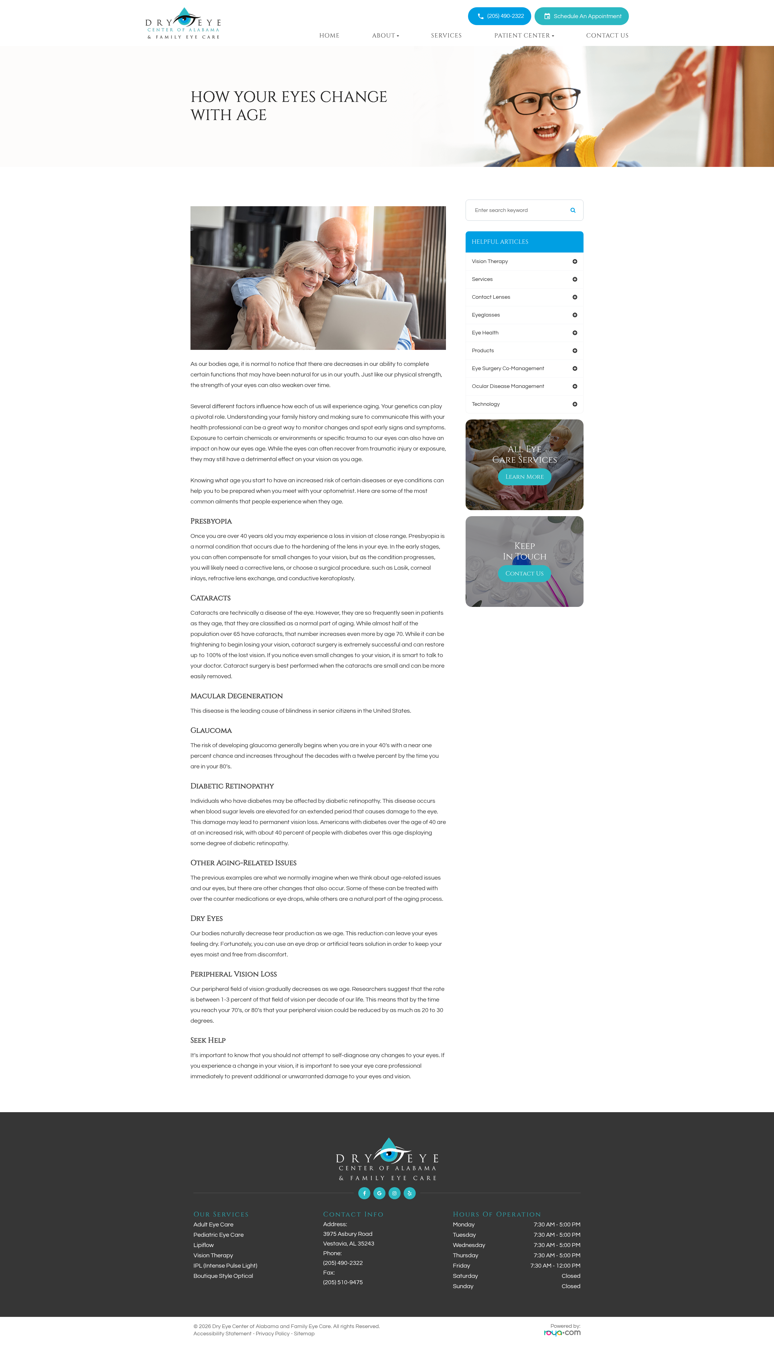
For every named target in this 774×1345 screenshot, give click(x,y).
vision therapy (490, 261)
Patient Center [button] (522, 36)
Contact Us (607, 36)
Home (329, 36)
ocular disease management (508, 386)
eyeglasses (486, 315)
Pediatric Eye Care (219, 1235)
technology (486, 404)
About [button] (383, 36)
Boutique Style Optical (223, 1276)
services (482, 279)
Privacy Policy (273, 1334)
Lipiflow (204, 1245)
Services (446, 36)
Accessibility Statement (223, 1334)
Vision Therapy (213, 1255)
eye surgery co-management (508, 368)
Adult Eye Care (213, 1225)
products (483, 350)
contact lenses (491, 297)
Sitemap (304, 1334)
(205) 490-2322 (505, 16)
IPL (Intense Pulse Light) (225, 1266)
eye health (485, 333)
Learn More (525, 477)
